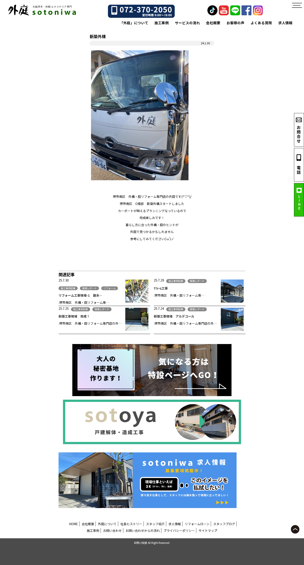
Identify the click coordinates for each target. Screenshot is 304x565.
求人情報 (285, 22)
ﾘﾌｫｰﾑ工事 (161, 288)
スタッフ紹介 (155, 524)
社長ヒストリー (131, 524)
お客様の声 (235, 22)
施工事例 (161, 22)
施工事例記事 (68, 288)
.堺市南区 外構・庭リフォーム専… (84, 302)
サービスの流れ (187, 22)
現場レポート (89, 288)
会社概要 (213, 22)
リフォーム (109, 288)
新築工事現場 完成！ (74, 316)
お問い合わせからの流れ (143, 530)
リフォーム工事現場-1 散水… (80, 295)
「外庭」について (134, 22)
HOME (73, 524)
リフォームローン (197, 524)
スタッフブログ (224, 524)
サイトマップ (208, 530)
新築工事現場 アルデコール (174, 316)
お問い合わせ (112, 530)
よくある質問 (261, 22)
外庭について (107, 524)
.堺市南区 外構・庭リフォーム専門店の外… (90, 323)
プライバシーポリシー (179, 530)
